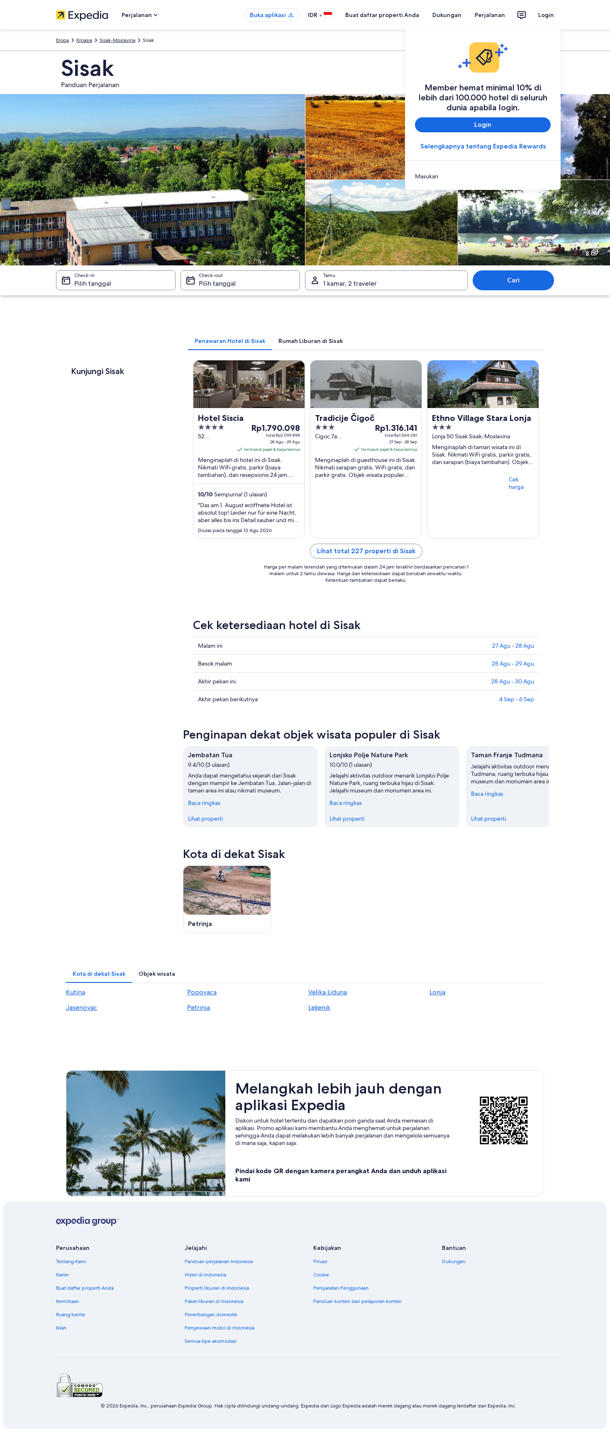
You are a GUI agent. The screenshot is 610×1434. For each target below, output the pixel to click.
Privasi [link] (320, 1261)
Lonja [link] (437, 992)
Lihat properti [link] (205, 818)
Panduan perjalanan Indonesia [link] (219, 1261)
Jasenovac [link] (81, 1007)
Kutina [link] (75, 992)
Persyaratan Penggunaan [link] (340, 1288)
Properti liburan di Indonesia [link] (217, 1288)
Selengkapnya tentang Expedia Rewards (483, 146)
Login (546, 15)
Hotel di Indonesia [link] (205, 1274)
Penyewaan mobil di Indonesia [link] (219, 1328)
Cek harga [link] (516, 483)
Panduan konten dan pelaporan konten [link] (357, 1301)
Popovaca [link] (202, 992)
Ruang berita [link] (70, 1314)
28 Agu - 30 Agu (512, 681)
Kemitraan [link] (67, 1301)
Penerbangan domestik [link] (211, 1314)
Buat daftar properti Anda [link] (85, 1288)
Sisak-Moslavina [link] (117, 40)
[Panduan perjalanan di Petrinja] (227, 899)
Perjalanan (490, 15)
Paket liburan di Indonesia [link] (214, 1301)
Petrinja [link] (198, 1007)
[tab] (230, 341)
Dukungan (446, 15)
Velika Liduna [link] (327, 992)
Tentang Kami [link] (71, 1261)
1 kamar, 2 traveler (350, 283)
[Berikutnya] (549, 786)
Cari (513, 280)
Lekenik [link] (319, 1007)
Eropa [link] (62, 40)
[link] (483, 176)
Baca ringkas (204, 803)
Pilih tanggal (92, 283)
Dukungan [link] (453, 1261)
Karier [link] (62, 1274)
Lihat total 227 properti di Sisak (366, 551)
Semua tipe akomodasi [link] (211, 1341)
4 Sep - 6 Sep (516, 699)
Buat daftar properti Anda (382, 15)
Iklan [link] (61, 1328)
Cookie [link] (321, 1274)
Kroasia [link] (84, 40)
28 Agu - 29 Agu (513, 663)
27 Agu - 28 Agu (513, 645)
